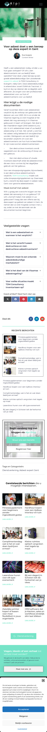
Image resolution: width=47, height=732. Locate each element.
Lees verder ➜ (7, 519)
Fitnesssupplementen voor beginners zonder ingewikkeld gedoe (28, 339)
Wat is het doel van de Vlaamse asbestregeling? (23, 272)
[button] (43, 680)
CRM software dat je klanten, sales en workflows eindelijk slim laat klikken (34, 612)
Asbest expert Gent (29, 470)
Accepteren (23, 709)
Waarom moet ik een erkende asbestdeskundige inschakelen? (23, 260)
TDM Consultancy (20, 176)
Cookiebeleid (22, 729)
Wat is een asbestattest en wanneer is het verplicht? (23, 234)
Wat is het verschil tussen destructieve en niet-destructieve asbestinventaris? (23, 246)
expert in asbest (11, 81)
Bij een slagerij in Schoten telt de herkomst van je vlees (22, 410)
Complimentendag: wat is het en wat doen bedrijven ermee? (29, 360)
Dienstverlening (23, 41)
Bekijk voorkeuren (23, 723)
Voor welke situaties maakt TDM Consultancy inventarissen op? (23, 284)
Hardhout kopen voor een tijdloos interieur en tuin (29, 348)
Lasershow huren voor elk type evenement (21, 405)
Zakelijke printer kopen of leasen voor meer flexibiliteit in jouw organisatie (11, 614)
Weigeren (23, 716)
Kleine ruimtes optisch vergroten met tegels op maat (29, 371)
